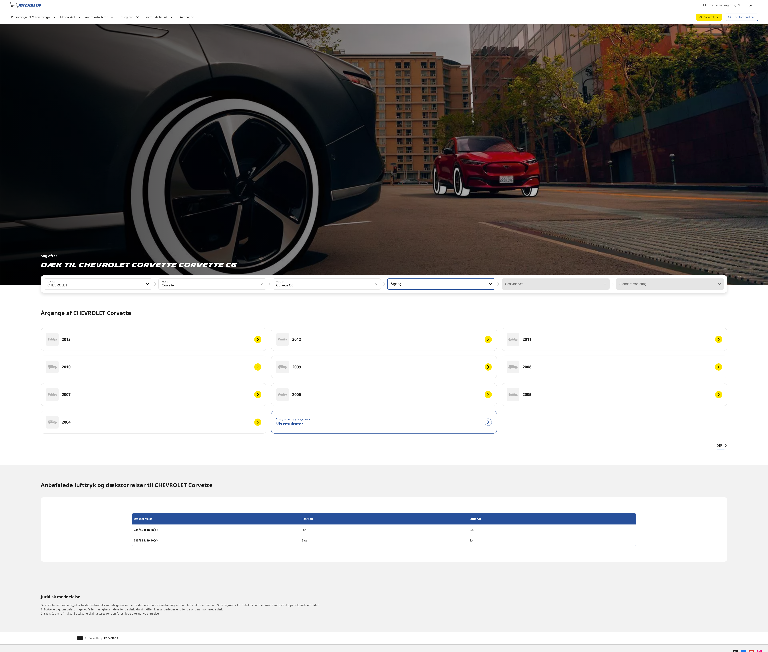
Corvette (94, 638)
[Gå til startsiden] (26, 5)
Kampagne (186, 17)
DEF (719, 445)
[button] (147, 284)
